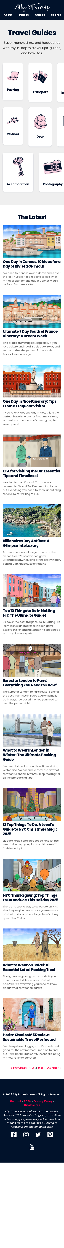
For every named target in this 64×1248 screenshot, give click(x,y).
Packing (13, 89)
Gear (40, 136)
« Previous (19, 1068)
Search (56, 15)
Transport (40, 92)
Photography (53, 184)
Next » (56, 1068)
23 (49, 1068)
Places (24, 15)
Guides (40, 15)
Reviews (13, 134)
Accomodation (18, 184)
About (8, 15)
